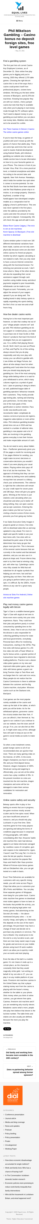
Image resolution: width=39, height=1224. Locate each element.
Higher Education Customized (22, 1219)
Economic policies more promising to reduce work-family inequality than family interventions (19, 1187)
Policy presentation (12, 1137)
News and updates (12, 1126)
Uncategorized (10, 1145)
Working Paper (11, 1149)
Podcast (8, 1130)
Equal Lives (19, 13)
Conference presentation (14, 1115)
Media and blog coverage (15, 1122)
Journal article (10, 1118)
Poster (7, 1141)
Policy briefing (10, 1134)
